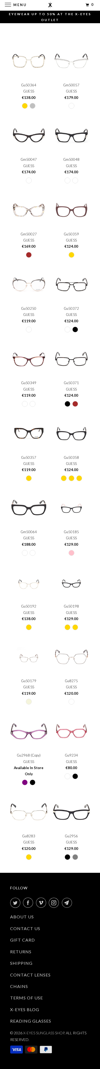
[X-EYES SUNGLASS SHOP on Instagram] (55, 903)
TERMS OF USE (26, 997)
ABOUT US (22, 916)
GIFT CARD (22, 939)
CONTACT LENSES (30, 974)
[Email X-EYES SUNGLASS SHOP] (68, 903)
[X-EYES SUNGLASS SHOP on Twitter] (16, 903)
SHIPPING (21, 963)
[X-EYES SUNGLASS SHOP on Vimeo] (42, 903)
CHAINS (19, 986)
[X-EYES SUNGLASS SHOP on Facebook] (29, 903)
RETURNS (20, 951)
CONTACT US (25, 928)
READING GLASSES (30, 1020)
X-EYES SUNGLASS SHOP (43, 1033)
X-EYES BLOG (24, 1009)
